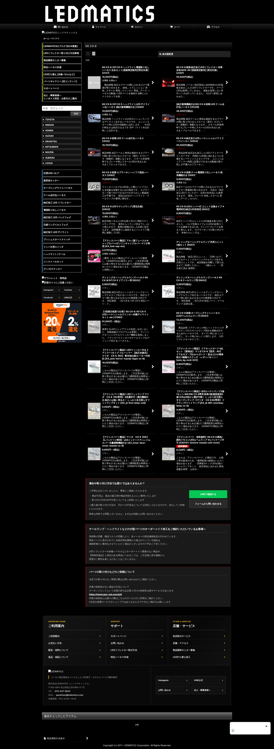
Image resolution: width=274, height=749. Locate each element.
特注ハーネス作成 (119, 657)
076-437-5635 (62, 691)
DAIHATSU (51, 141)
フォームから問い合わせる (208, 503)
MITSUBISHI (51, 146)
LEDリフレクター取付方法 (124, 650)
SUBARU (50, 157)
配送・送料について (58, 650)
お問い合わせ (117, 643)
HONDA (49, 130)
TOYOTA (50, 119)
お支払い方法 (55, 643)
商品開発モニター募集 (184, 650)
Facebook (48, 297)
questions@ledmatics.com (69, 695)
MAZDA (49, 152)
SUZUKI (49, 135)
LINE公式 (68, 297)
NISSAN (49, 125)
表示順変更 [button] (167, 54)
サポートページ (118, 636)
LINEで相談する (208, 494)
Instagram (48, 290)
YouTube (68, 290)
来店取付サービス (182, 636)
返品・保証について (58, 657)
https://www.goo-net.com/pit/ (105, 594)
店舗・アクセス (180, 643)
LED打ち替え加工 (181, 657)
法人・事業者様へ (202, 690)
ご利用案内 (53, 636)
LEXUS (49, 163)
